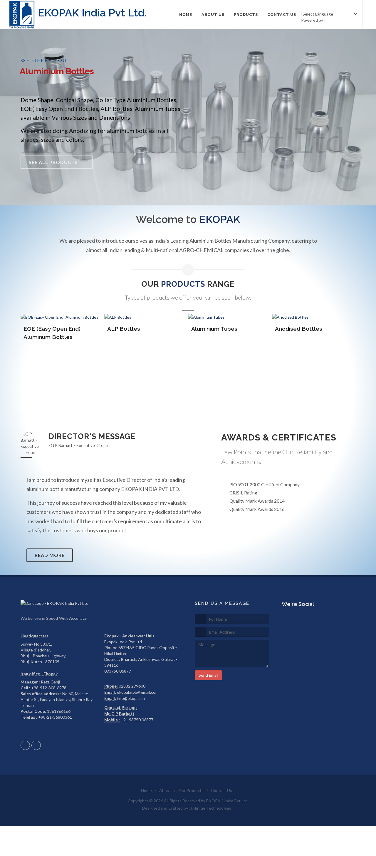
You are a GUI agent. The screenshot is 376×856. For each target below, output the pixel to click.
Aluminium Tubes (214, 328)
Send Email (208, 675)
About (165, 790)
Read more (50, 555)
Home (146, 790)
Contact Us (221, 790)
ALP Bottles (123, 328)
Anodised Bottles (298, 328)
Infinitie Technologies (211, 808)
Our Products (191, 790)
